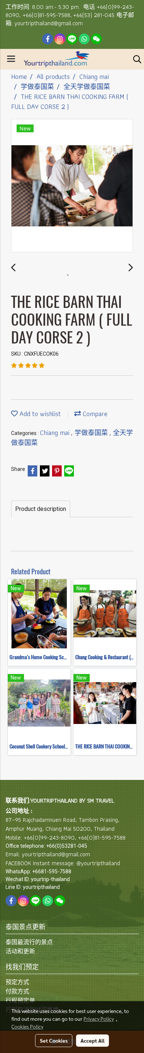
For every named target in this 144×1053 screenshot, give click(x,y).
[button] (134, 59)
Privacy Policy (98, 1018)
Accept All (92, 1040)
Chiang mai (55, 432)
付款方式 (17, 991)
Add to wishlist (39, 413)
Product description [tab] (40, 508)
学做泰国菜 (92, 432)
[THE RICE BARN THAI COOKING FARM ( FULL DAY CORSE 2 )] (72, 186)
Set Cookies (54, 1040)
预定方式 (17, 982)
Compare (94, 413)
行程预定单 (20, 1000)
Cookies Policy (27, 1026)
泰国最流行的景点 (29, 942)
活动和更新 (20, 951)
